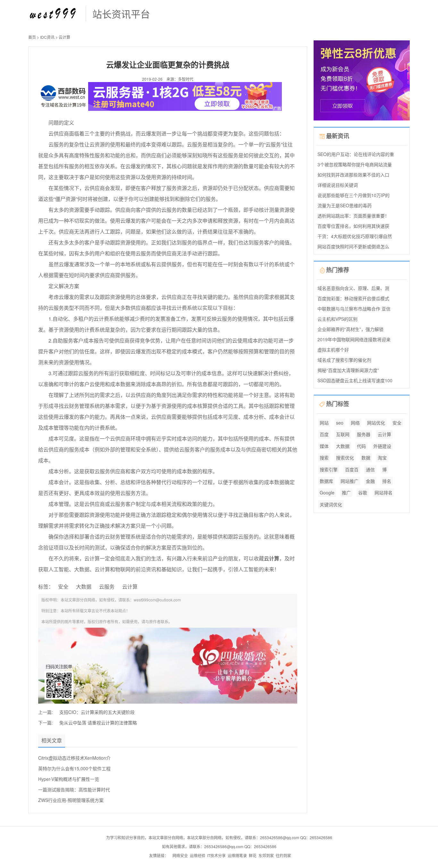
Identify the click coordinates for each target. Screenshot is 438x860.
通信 (370, 469)
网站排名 (383, 492)
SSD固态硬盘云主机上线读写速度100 (354, 380)
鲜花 (253, 855)
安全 (63, 586)
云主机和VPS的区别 (337, 319)
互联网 (343, 434)
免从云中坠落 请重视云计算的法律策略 (98, 722)
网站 (324, 422)
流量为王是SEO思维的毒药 (344, 205)
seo (339, 422)
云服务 (106, 586)
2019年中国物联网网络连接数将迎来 (354, 339)
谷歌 (362, 492)
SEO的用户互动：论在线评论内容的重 (355, 154)
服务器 (363, 434)
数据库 (326, 481)
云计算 (64, 37)
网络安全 (180, 855)
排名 (386, 481)
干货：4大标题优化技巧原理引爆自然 (354, 236)
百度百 (351, 469)
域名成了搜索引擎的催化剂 (344, 360)
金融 (370, 481)
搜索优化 (345, 457)
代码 (361, 446)
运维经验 (197, 855)
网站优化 (376, 422)
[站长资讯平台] (53, 13)
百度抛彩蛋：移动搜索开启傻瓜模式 (353, 298)
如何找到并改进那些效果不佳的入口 (353, 174)
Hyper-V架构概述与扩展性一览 (68, 779)
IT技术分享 (216, 855)
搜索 (324, 457)
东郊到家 (266, 855)
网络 (355, 422)
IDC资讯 (47, 37)
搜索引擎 (329, 469)
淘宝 (382, 457)
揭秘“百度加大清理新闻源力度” (348, 370)
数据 (365, 457)
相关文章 (51, 740)
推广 (346, 492)
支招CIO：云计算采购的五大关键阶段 (97, 712)
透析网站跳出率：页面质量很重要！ (353, 215)
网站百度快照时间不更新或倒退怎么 (353, 246)
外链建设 (382, 446)
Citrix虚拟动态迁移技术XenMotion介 (74, 758)
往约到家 (283, 855)
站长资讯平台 (121, 14)
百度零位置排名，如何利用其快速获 (353, 226)
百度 (324, 434)
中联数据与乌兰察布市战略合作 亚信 (354, 308)
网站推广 (349, 481)
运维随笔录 (237, 855)
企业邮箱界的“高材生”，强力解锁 (350, 329)
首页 (32, 37)
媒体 (324, 446)
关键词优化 (331, 504)
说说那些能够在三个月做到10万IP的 (353, 195)
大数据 (83, 586)
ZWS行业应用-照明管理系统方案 (71, 800)
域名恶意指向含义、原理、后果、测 (353, 288)
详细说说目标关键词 (337, 185)
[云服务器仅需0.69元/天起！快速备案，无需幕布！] (362, 79)
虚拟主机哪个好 (333, 349)
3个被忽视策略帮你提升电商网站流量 (354, 164)
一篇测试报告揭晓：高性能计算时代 (74, 789)
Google (327, 492)
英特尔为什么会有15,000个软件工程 (74, 768)
